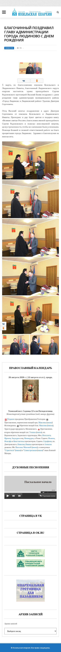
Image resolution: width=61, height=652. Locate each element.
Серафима (47, 441)
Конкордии (29, 438)
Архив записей (10, 623)
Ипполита (46, 435)
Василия (19, 447)
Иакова (28, 444)
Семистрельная (30, 450)
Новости (9, 48)
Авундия (15, 438)
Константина (18, 441)
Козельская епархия (21, 648)
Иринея (7, 438)
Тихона (32, 432)
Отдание (10, 419)
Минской (27, 447)
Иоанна (51, 438)
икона (49, 422)
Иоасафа (7, 441)
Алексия (47, 444)
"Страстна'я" (9, 450)
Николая (21, 444)
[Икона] (30, 390)
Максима (42, 422)
